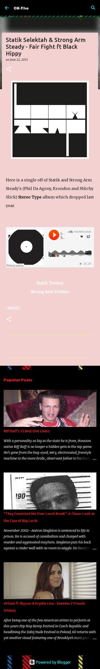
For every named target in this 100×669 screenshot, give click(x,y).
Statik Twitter (50, 283)
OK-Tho (21, 8)
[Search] (93, 8)
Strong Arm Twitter (50, 291)
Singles (13, 308)
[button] (9, 69)
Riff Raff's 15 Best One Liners (27, 431)
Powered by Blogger (53, 662)
